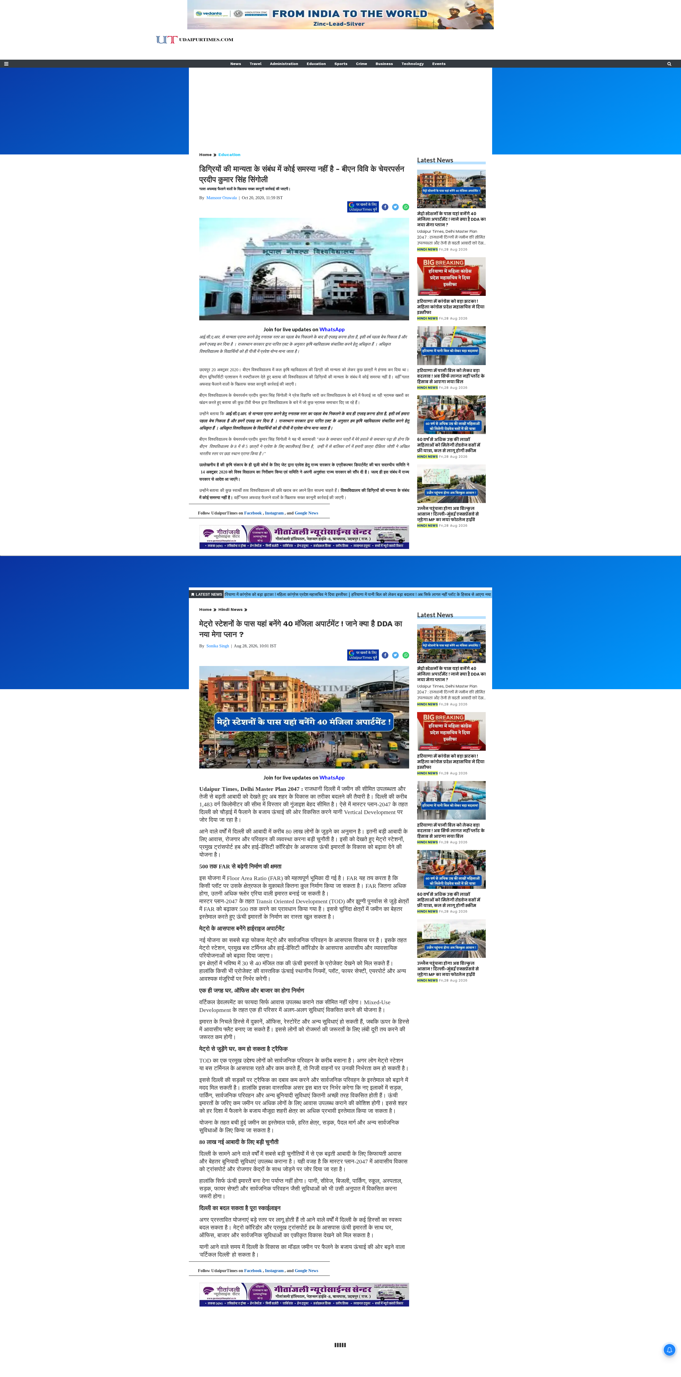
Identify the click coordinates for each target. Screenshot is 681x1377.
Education (316, 64)
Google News (306, 513)
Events (439, 64)
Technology (412, 64)
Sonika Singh (217, 646)
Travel (255, 64)
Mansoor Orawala (221, 197)
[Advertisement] (340, 105)
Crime (361, 64)
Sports (340, 64)
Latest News (435, 160)
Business (384, 64)
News (235, 64)
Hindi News (230, 609)
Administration (284, 64)
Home (205, 154)
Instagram (274, 513)
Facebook (253, 513)
